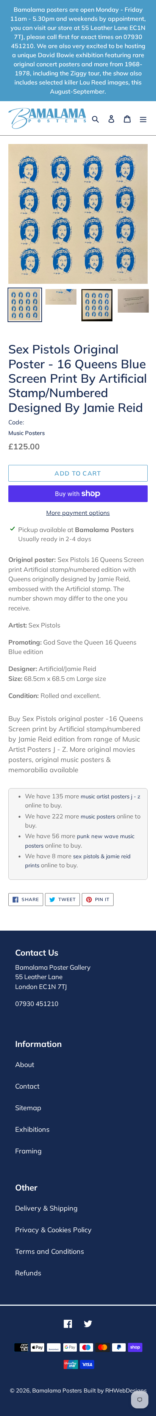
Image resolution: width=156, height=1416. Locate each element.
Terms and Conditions (49, 1251)
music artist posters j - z (110, 796)
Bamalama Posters (57, 1390)
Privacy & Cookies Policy (53, 1229)
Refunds (28, 1273)
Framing (28, 1151)
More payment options (78, 512)
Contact (27, 1086)
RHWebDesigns (126, 1390)
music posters (98, 816)
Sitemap (28, 1107)
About (24, 1064)
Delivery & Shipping (46, 1208)
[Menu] (143, 118)
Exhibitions (32, 1129)
